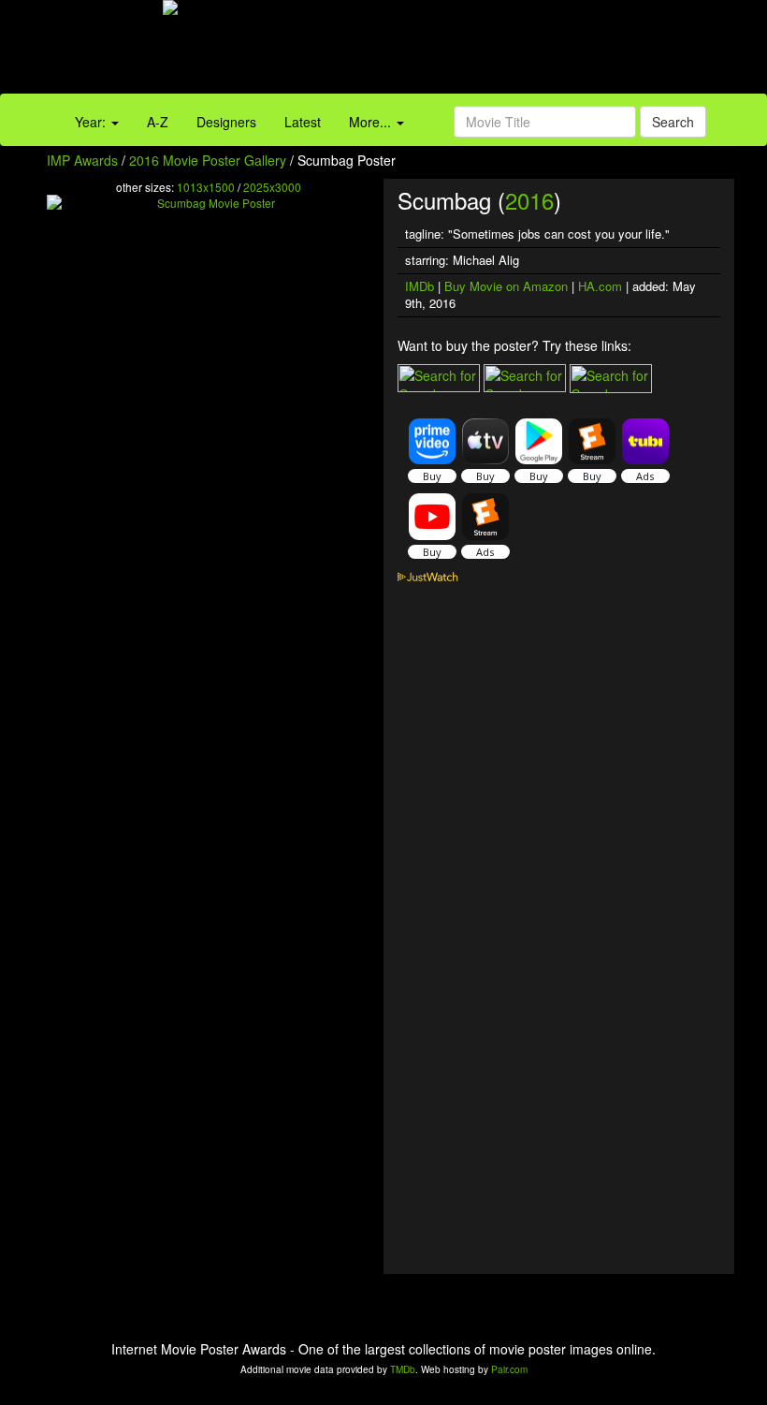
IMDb (419, 286)
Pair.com (509, 1369)
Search (673, 121)
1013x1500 (206, 187)
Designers (226, 121)
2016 (529, 199)
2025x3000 (272, 187)
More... (372, 121)
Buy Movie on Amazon (506, 286)
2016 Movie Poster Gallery (207, 160)
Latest (302, 121)
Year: (92, 121)
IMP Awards (82, 160)
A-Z (157, 121)
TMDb (402, 1369)
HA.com (600, 286)
